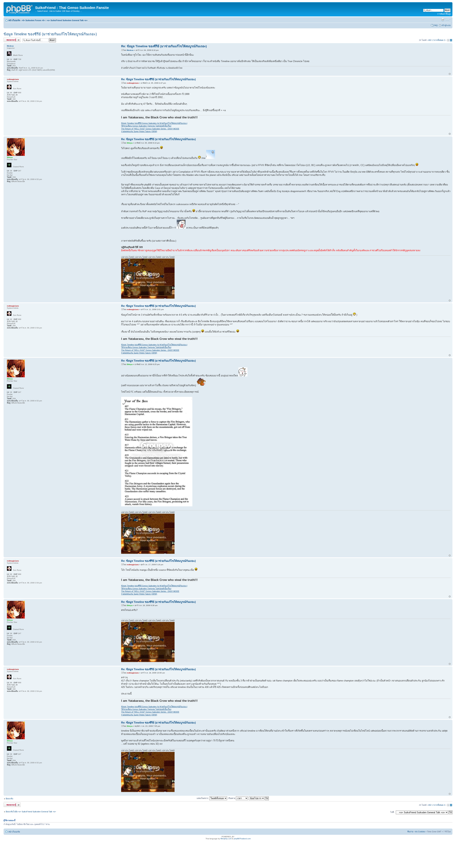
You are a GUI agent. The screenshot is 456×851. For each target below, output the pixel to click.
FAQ (436, 25)
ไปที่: (392, 812)
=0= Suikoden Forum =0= (33, 20)
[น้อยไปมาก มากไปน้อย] (259, 798)
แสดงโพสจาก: (203, 798)
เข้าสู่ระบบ (446, 25)
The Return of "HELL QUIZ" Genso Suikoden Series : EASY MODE (150, 129)
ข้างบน (450, 74)
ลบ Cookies (420, 831)
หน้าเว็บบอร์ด (14, 20)
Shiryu (130, 143)
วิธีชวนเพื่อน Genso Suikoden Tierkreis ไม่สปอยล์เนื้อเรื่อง (146, 126)
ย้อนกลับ (9, 799)
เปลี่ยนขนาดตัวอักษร (448, 19)
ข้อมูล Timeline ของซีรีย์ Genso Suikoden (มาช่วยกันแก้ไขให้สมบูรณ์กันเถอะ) (154, 123)
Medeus (130, 50)
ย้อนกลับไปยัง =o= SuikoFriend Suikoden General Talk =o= (31, 812)
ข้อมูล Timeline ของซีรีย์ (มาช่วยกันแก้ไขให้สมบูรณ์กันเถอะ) (50, 34)
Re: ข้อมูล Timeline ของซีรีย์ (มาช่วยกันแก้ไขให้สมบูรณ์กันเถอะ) (164, 46)
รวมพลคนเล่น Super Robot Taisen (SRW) (139, 131)
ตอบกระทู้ (8, 39)
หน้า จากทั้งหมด (436, 40)
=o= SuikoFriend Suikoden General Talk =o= (67, 20)
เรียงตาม (232, 798)
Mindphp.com (226, 839)
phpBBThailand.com (242, 839)
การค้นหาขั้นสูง (444, 14)
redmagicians (133, 83)
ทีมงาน (410, 831)
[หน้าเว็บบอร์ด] (19, 8)
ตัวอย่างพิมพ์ (443, 19)
